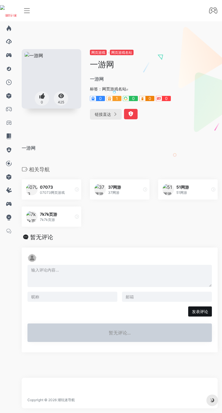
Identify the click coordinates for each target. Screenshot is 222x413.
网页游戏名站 (121, 52)
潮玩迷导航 (66, 400)
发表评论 (200, 311)
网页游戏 (98, 52)
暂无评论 (41, 237)
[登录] (213, 11)
